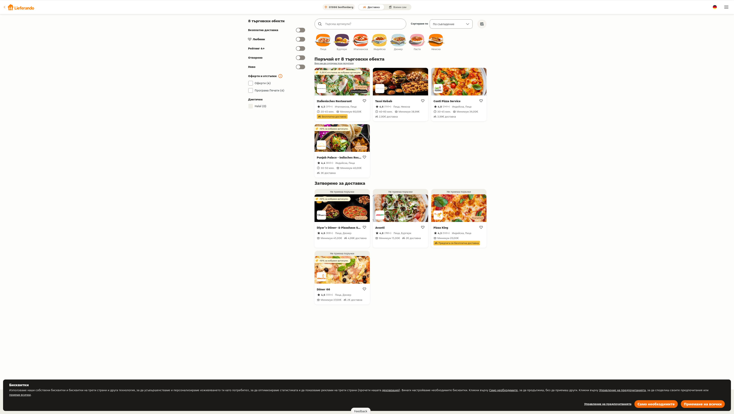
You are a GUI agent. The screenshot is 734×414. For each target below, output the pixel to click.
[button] (18, 7)
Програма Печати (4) (269, 90)
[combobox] (364, 24)
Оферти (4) (263, 83)
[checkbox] (323, 42)
